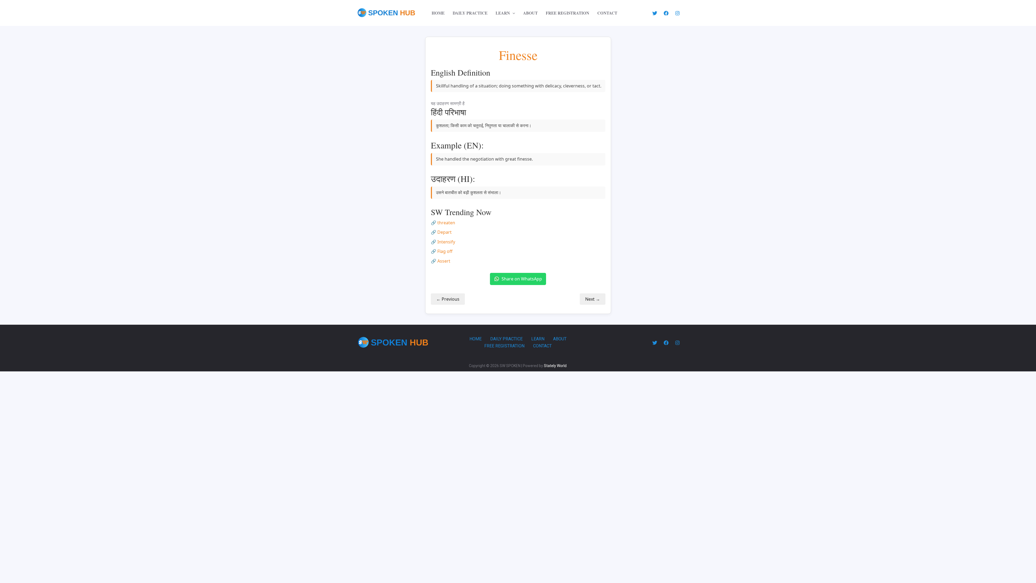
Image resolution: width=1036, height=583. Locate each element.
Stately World (555, 366)
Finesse (518, 55)
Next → (592, 299)
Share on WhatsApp (522, 279)
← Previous (447, 299)
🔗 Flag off (441, 251)
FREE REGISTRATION (567, 13)
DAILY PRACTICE (470, 13)
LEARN (503, 13)
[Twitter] (654, 13)
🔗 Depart (441, 232)
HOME (438, 13)
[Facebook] (666, 13)
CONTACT (607, 13)
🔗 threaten (443, 223)
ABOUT (530, 13)
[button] (512, 13)
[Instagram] (677, 13)
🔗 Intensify (443, 242)
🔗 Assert (440, 261)
